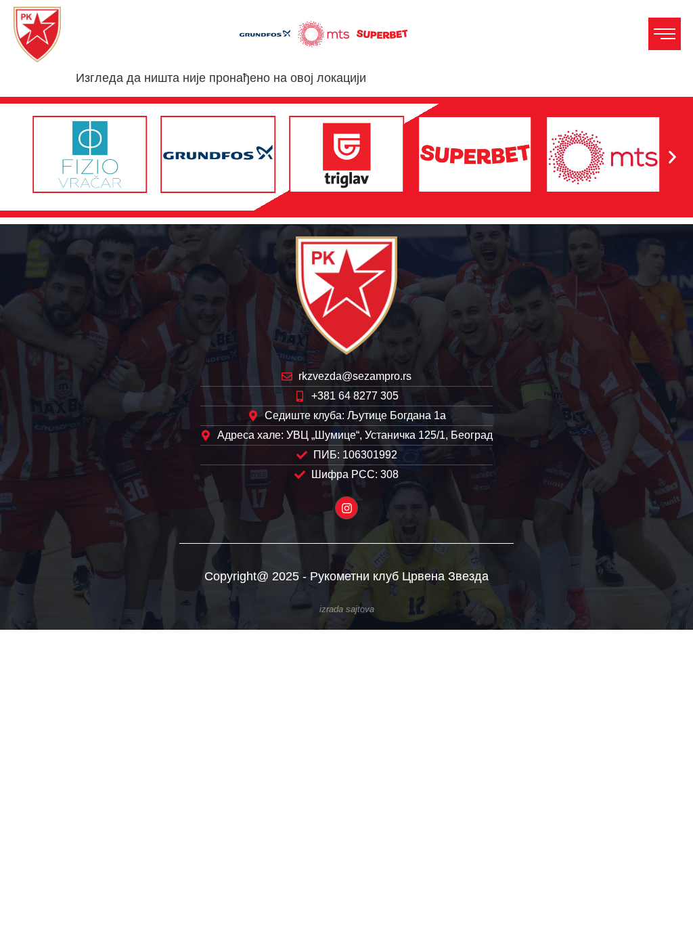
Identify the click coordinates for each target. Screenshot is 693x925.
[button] (20, 157)
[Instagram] (346, 507)
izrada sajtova (346, 609)
